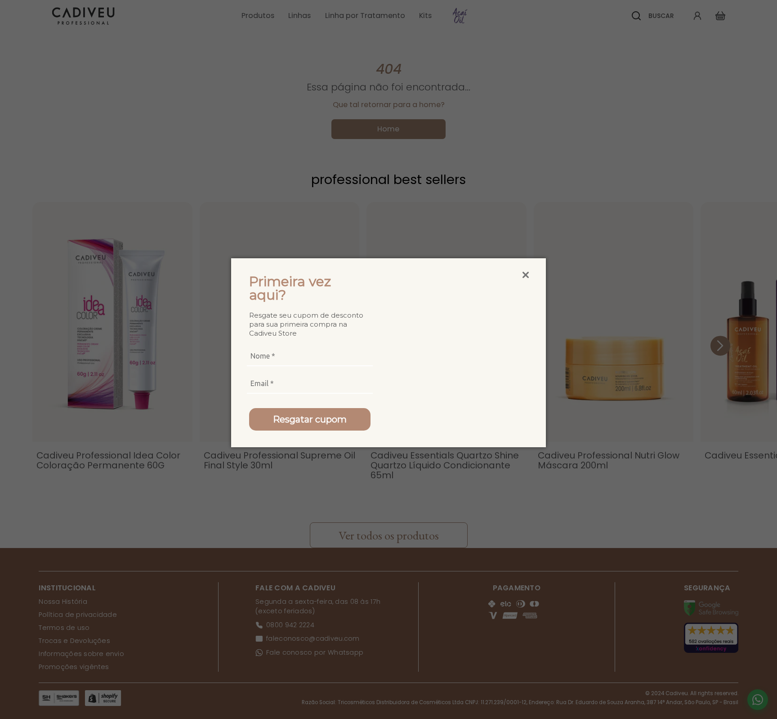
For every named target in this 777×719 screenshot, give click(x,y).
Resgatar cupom (310, 419)
